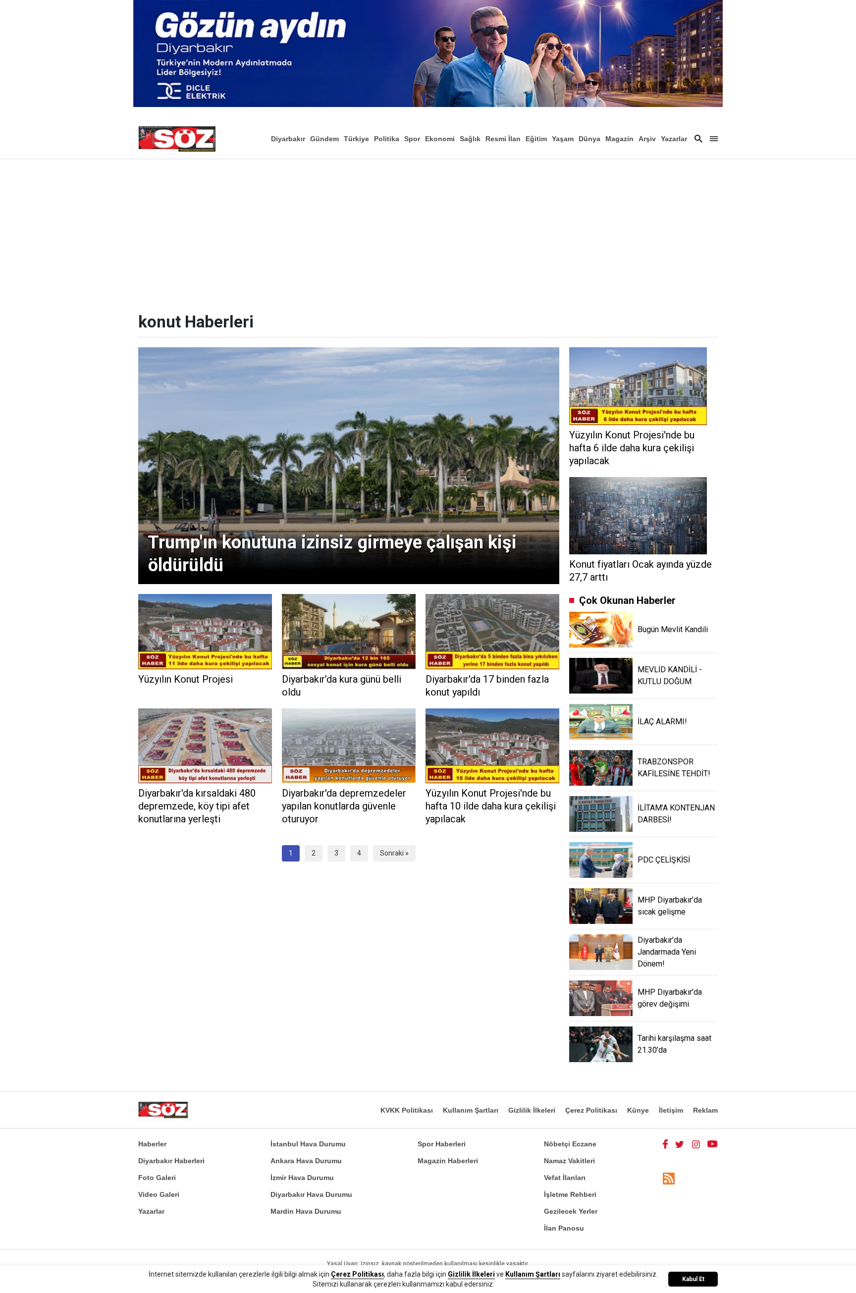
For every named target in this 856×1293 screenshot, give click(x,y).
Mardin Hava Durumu (305, 1211)
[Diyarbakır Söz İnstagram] (696, 1144)
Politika (386, 139)
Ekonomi (440, 139)
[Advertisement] (428, 232)
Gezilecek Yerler (570, 1211)
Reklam (705, 1110)
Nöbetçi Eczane (570, 1144)
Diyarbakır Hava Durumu (311, 1194)
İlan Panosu (564, 1228)
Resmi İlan (503, 139)
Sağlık (470, 139)
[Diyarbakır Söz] (176, 138)
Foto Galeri (157, 1178)
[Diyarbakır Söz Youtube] (712, 1144)
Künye (638, 1110)
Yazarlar (674, 139)
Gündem (324, 139)
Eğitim (536, 139)
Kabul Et (693, 1279)
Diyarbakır (288, 139)
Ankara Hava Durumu (306, 1161)
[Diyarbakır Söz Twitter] (679, 1144)
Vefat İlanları (565, 1178)
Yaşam (563, 139)
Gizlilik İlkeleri (531, 1110)
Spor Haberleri (442, 1144)
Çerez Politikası (591, 1110)
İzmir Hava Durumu (302, 1178)
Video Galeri (158, 1194)
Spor (412, 139)
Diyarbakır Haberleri (171, 1161)
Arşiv (647, 139)
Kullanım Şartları (470, 1110)
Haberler (152, 1144)
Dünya (589, 139)
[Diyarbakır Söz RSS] (669, 1178)
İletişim (671, 1110)
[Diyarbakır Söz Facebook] (665, 1144)
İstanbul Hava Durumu (308, 1144)
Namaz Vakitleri (569, 1161)
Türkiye (356, 139)
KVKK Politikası (406, 1110)
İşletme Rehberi (570, 1194)
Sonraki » (394, 853)
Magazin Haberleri (448, 1161)
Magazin (619, 139)
